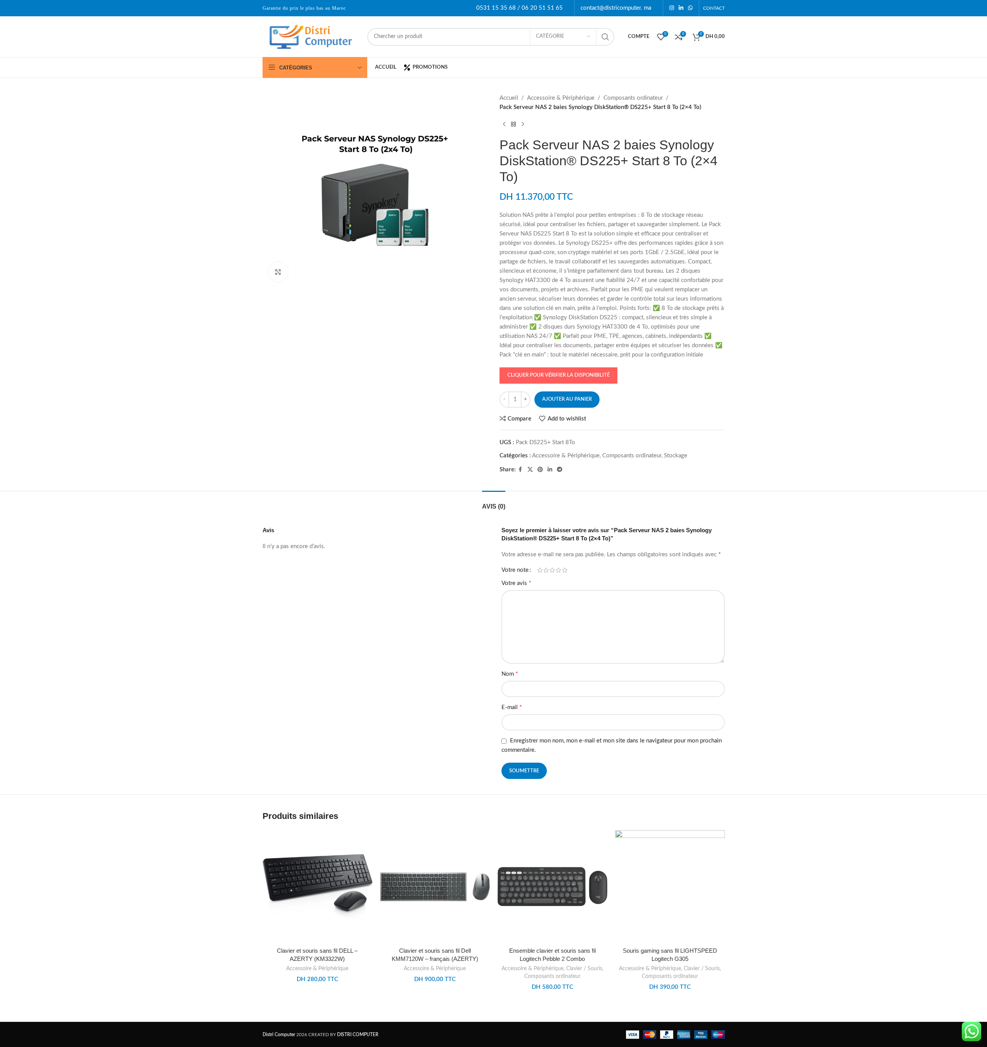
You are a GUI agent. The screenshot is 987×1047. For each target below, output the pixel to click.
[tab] (493, 502)
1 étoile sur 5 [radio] (540, 570)
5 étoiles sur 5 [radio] (565, 570)
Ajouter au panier (567, 399)
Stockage (675, 456)
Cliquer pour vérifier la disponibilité (558, 375)
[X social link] (530, 469)
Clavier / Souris (584, 968)
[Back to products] (513, 124)
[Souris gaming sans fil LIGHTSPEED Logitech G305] (670, 886)
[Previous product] (504, 124)
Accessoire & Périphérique (561, 98)
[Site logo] (311, 36)
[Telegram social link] (560, 469)
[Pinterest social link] (540, 469)
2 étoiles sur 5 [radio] (546, 570)
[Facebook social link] (520, 469)
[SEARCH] (605, 37)
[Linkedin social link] (681, 8)
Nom (509, 674)
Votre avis (516, 583)
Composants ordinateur (633, 98)
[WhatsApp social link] (690, 8)
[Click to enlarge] (278, 272)
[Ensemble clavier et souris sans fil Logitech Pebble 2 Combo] (552, 886)
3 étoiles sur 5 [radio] (552, 570)
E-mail (511, 707)
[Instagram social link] (671, 8)
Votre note (515, 570)
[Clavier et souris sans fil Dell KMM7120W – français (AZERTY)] (435, 886)
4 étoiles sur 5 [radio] (558, 570)
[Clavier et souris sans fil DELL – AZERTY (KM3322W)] (317, 886)
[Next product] (522, 124)
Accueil (509, 98)
